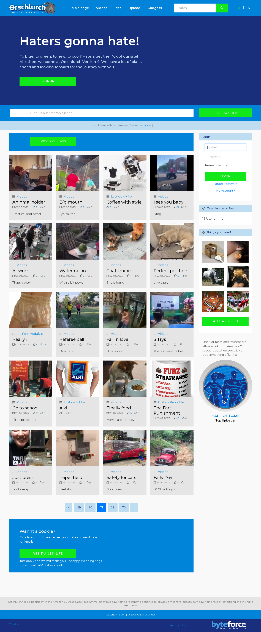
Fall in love (117, 339)
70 (90, 507)
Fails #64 (163, 477)
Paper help (70, 477)
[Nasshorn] (213, 276)
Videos (101, 8)
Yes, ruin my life (48, 554)
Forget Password (225, 184)
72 (112, 507)
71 (101, 507)
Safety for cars (121, 477)
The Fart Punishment (167, 410)
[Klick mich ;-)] (237, 276)
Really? (20, 339)
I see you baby (168, 202)
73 (124, 507)
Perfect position (170, 270)
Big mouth (70, 202)
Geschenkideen (115, 614)
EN (248, 8)
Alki (63, 407)
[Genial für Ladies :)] (237, 301)
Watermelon (72, 270)
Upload (134, 8)
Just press (23, 477)
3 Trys (160, 339)
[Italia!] (237, 252)
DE (238, 8)
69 (79, 507)
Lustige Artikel (122, 196)
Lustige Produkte (30, 333)
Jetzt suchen (225, 113)
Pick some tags (53, 141)
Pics (118, 8)
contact (143, 125)
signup (48, 81)
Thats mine (119, 270)
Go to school (25, 407)
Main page (82, 8)
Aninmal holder (28, 202)
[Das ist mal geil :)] (213, 252)
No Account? (225, 190)
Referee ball (71, 339)
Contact (15, 624)
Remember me (216, 165)
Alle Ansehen (225, 321)
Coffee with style (124, 202)
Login (225, 176)
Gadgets (155, 8)
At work (20, 270)
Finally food (119, 407)
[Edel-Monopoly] (213, 301)
